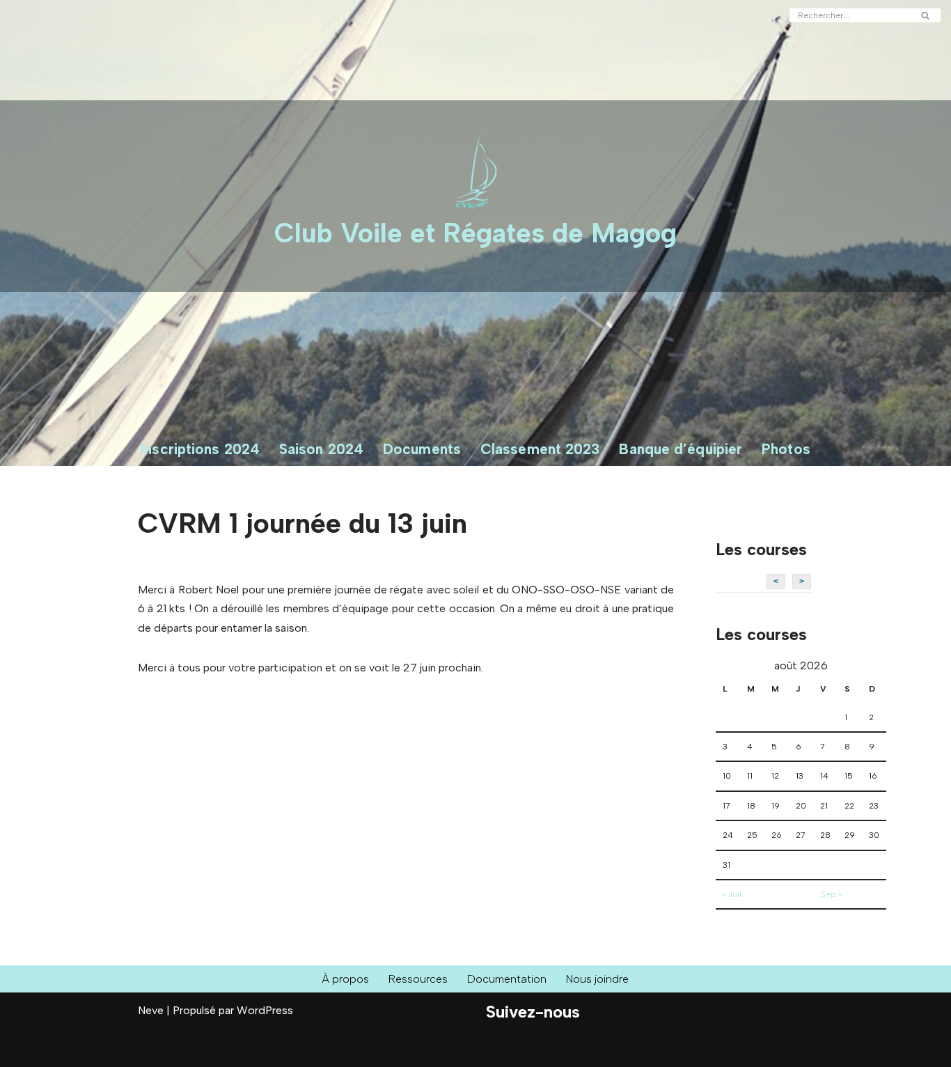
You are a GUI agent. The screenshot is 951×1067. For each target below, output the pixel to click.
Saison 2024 (321, 449)
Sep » (831, 894)
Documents (422, 449)
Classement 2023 (540, 449)
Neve (151, 1010)
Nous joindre (597, 979)
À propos (345, 979)
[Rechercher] (925, 15)
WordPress (265, 1010)
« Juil (732, 894)
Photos (786, 449)
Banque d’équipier (680, 449)
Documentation (507, 979)
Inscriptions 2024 (200, 449)
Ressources (418, 979)
